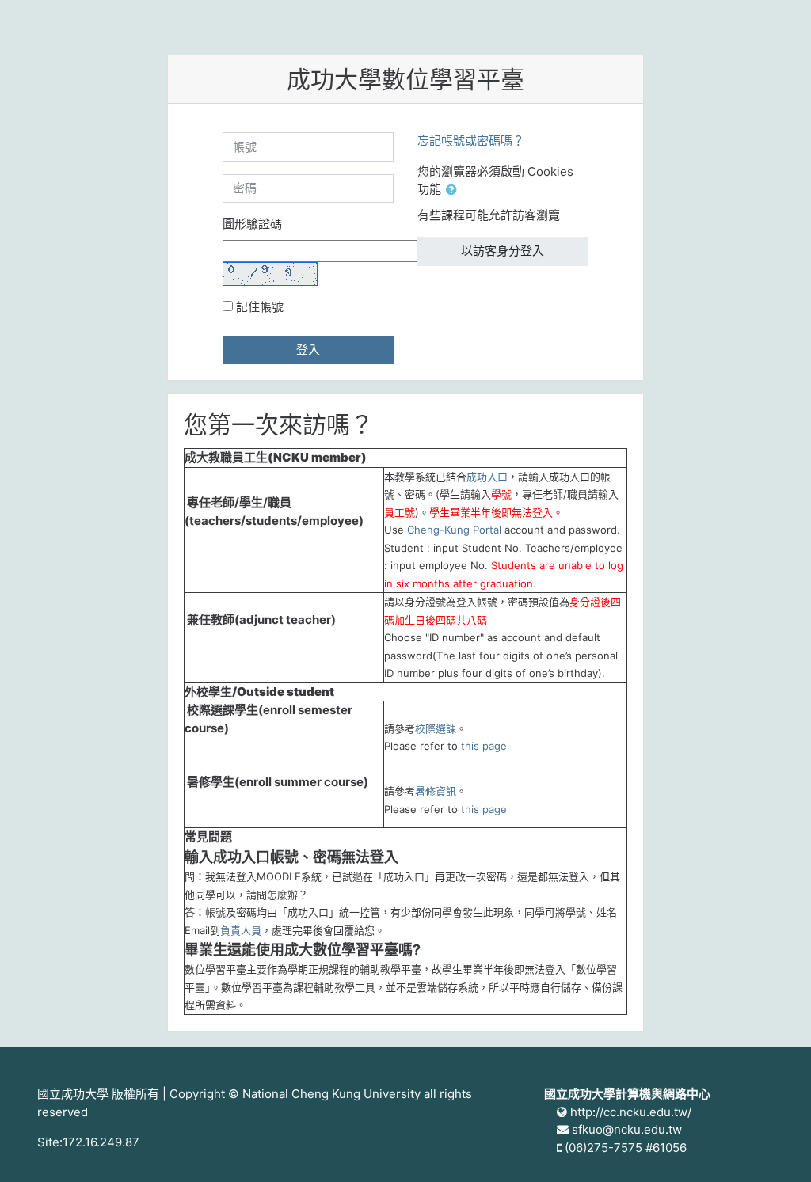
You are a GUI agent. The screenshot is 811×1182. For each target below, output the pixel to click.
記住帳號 (260, 306)
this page (484, 745)
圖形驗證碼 (252, 223)
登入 (308, 349)
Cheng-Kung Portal (454, 529)
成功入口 (487, 476)
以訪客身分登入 (502, 250)
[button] (454, 190)
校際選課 (435, 728)
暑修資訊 (435, 791)
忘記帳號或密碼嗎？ (470, 140)
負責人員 (240, 930)
